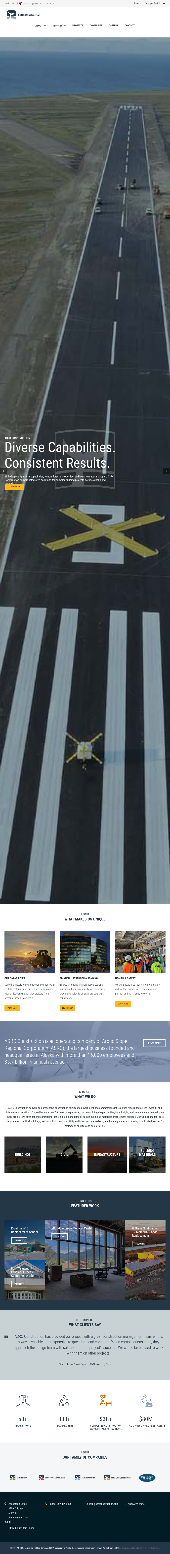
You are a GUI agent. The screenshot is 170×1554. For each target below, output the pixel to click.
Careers (137, 3)
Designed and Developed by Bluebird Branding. (141, 1548)
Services (57, 25)
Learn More (12, 1008)
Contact (130, 25)
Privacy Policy (102, 1548)
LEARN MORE (14, 486)
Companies (96, 25)
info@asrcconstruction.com (103, 1503)
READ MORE (29, 961)
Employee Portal (152, 3)
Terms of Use (115, 1548)
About (38, 25)
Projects (77, 25)
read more (85, 961)
